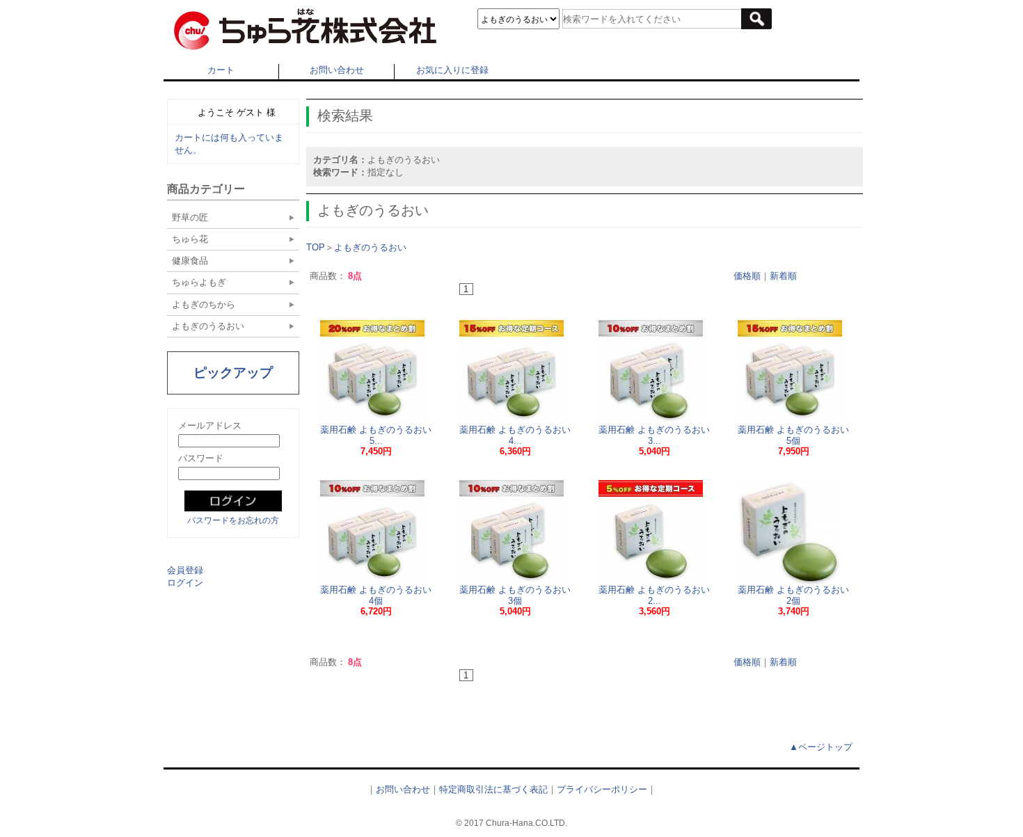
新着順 (783, 276)
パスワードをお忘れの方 (233, 520)
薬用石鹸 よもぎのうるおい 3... (654, 435)
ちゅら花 (190, 239)
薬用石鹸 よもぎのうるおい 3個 (515, 595)
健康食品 (190, 260)
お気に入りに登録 (452, 70)
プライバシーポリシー (602, 789)
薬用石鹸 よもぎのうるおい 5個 (793, 435)
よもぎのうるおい (208, 326)
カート (221, 70)
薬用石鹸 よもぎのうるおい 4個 (375, 595)
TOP (315, 247)
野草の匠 (190, 217)
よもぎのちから (203, 304)
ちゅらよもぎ (199, 282)
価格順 (747, 276)
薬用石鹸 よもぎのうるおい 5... (375, 435)
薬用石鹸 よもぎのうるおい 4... (515, 435)
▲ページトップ (820, 747)
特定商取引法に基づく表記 (493, 789)
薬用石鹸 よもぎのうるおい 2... (654, 595)
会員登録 (185, 570)
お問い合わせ (337, 70)
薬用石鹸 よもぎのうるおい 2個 (793, 595)
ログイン (185, 582)
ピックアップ (233, 372)
